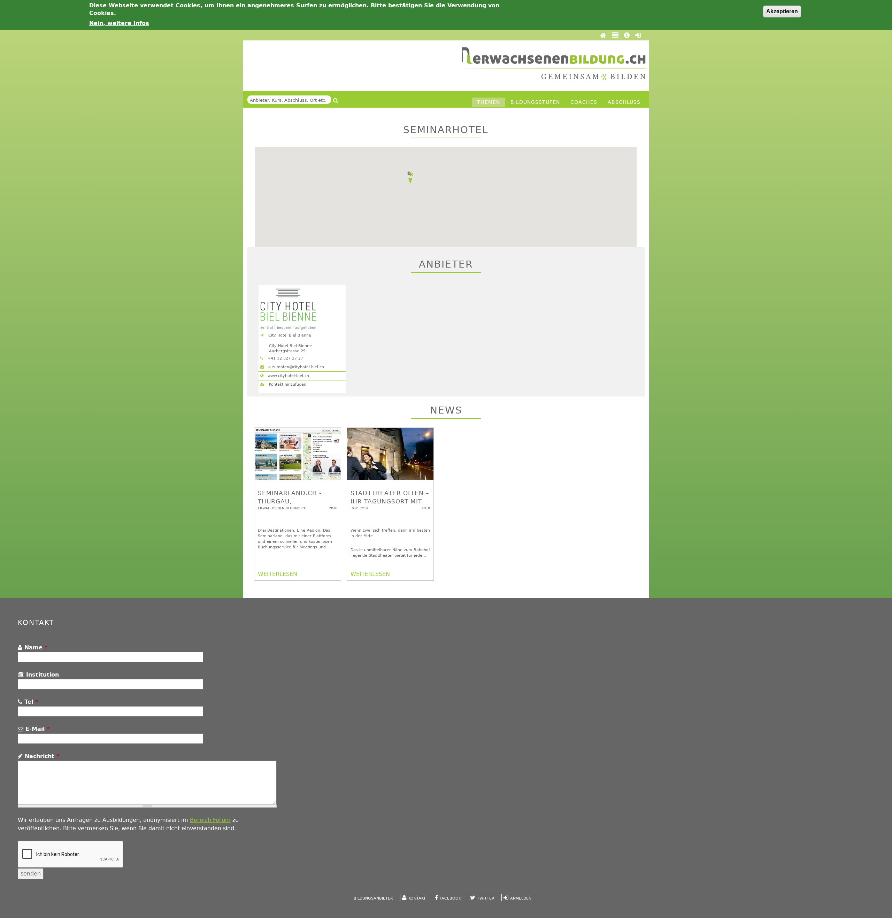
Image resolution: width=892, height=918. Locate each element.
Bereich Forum (210, 820)
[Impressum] (628, 35)
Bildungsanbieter (373, 898)
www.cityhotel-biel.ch (287, 375)
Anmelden (520, 898)
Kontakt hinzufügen (287, 384)
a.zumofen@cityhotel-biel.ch (295, 367)
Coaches (583, 102)
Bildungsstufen (535, 102)
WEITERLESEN (277, 574)
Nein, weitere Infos (119, 23)
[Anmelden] (638, 35)
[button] (410, 178)
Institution (41, 674)
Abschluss (624, 102)
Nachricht (41, 756)
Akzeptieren (782, 11)
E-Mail (36, 729)
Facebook (450, 898)
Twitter (485, 898)
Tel (30, 702)
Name (34, 647)
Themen (488, 102)
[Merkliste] (616, 35)
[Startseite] (554, 63)
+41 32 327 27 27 (284, 358)
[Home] (604, 35)
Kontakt (417, 898)
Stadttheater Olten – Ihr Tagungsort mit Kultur (390, 501)
